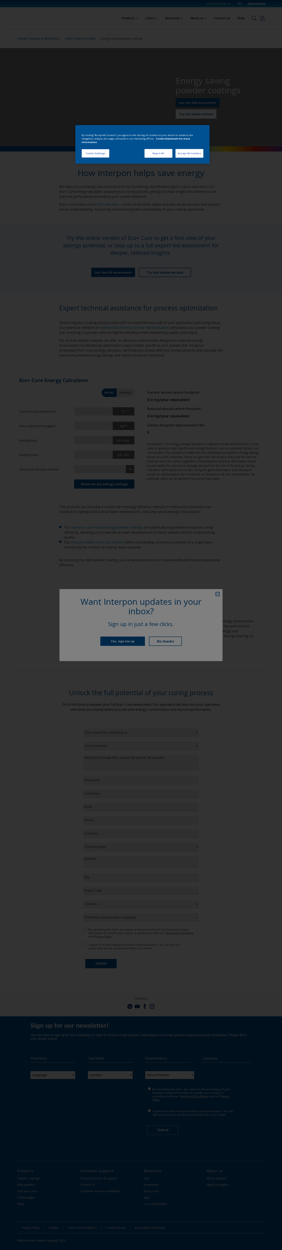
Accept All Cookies (189, 153)
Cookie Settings (95, 153)
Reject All (158, 153)
